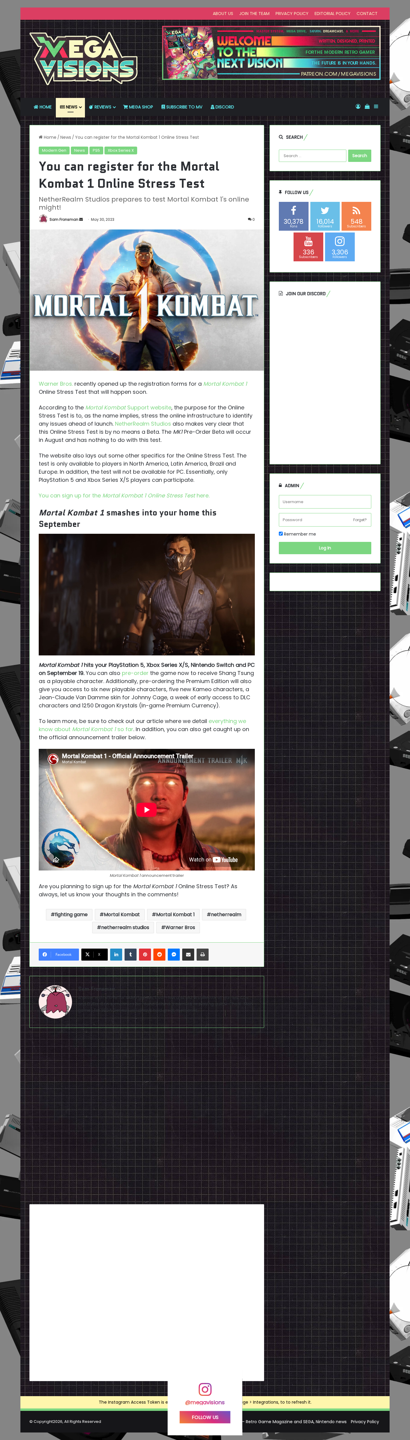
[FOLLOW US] (205, 1392)
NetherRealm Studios (143, 423)
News (65, 137)
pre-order (135, 673)
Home (49, 137)
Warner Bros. (56, 383)
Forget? (360, 519)
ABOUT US (223, 14)
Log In (325, 548)
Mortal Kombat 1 (225, 383)
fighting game (71, 914)
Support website (128, 407)
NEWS (71, 107)
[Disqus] (146, 1118)
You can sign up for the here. (124, 495)
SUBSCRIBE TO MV (183, 107)
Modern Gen (54, 150)
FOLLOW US (205, 1417)
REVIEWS (102, 107)
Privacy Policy (365, 1422)
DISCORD (224, 107)
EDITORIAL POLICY (333, 14)
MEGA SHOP (140, 107)
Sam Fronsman (64, 219)
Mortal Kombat (122, 914)
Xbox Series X (121, 150)
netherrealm (226, 914)
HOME (45, 107)
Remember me (299, 534)
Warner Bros (180, 927)
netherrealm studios (125, 927)
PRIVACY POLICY (292, 14)
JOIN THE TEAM (254, 14)
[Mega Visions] (83, 59)
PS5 (96, 150)
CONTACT (367, 14)
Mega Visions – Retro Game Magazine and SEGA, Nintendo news (280, 1422)
